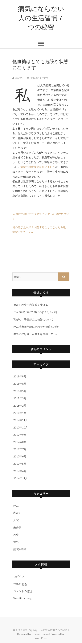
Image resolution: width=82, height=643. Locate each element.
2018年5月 (19, 391)
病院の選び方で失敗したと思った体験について (40, 216)
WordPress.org (22, 598)
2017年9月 (19, 434)
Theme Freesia (40, 634)
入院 (16, 520)
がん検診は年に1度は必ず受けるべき (35, 312)
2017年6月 (19, 456)
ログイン (18, 576)
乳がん (17, 512)
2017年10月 (20, 427)
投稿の (20, 583)
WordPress (41, 638)
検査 (16, 534)
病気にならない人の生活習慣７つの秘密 (41, 17)
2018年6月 (19, 383)
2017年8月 (19, 442)
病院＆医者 (20, 549)
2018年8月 (19, 376)
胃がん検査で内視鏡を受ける (30, 304)
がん (16, 505)
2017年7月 (19, 449)
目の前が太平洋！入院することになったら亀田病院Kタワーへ (40, 230)
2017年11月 (20, 420)
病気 (16, 542)
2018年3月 (19, 398)
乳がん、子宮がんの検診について (33, 319)
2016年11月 (20, 478)
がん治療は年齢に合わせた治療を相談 (36, 326)
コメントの (22, 591)
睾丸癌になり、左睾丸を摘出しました (36, 334)
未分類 (17, 527)
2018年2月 (19, 405)
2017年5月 (19, 463)
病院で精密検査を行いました (37, 166)
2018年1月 (19, 412)
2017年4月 (19, 471)
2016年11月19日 (39, 77)
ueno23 (19, 77)
